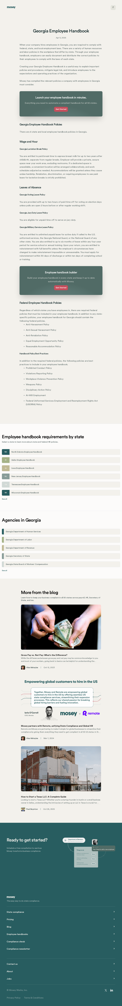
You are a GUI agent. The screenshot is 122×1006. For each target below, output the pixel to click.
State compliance (15, 912)
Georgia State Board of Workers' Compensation (27, 564)
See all (4, 499)
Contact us (12, 964)
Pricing (10, 919)
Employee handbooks (17, 934)
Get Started (61, 109)
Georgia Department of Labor (19, 540)
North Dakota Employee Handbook (26, 452)
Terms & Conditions (33, 998)
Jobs (9, 979)
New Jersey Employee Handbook (25, 476)
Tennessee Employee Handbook (25, 484)
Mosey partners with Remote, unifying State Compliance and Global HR (57, 726)
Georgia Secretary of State (18, 556)
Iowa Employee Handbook (22, 468)
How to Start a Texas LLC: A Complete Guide (43, 797)
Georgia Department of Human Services (23, 532)
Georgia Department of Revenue (20, 548)
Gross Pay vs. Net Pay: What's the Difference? (44, 655)
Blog (9, 927)
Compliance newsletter (18, 949)
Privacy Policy (13, 998)
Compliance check (16, 942)
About (10, 971)
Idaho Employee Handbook (23, 460)
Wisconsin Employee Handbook (25, 493)
